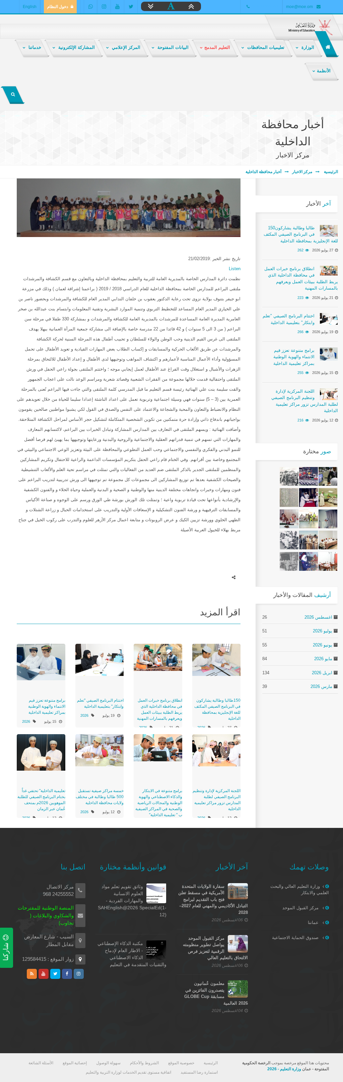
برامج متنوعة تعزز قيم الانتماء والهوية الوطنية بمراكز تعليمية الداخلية (46, 706)
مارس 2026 (321, 686)
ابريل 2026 (322, 672)
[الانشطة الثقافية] (289, 476)
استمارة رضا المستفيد (199, 1072)
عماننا (314, 922)
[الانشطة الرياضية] (308, 519)
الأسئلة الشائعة (40, 1063)
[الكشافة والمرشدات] (328, 476)
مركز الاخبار (302, 171)
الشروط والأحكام (144, 1063)
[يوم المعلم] (308, 497)
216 (300, 420)
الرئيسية (330, 171)
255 (300, 373)
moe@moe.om (299, 6)
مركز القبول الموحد (301, 907)
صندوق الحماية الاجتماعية (296, 937)
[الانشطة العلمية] (328, 519)
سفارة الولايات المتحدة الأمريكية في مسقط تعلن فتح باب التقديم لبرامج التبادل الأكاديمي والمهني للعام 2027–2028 (213, 899)
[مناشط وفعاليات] (308, 476)
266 (300, 332)
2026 (84, 715)
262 (300, 250)
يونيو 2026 (322, 644)
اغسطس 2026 (318, 617)
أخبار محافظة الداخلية (263, 171)
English (30, 6)
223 (300, 298)
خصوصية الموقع (181, 1063)
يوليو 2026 (322, 630)
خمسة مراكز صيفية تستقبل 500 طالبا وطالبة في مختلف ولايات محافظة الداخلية (100, 796)
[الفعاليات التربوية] (289, 519)
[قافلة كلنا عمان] (328, 497)
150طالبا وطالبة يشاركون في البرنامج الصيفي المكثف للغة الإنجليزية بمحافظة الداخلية (301, 234)
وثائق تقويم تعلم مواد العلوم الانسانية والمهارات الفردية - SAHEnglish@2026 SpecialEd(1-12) (132, 900)
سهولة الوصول (108, 1063)
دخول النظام (57, 6)
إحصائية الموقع (75, 1063)
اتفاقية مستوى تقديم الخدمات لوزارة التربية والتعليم (128, 1072)
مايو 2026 (323, 658)
